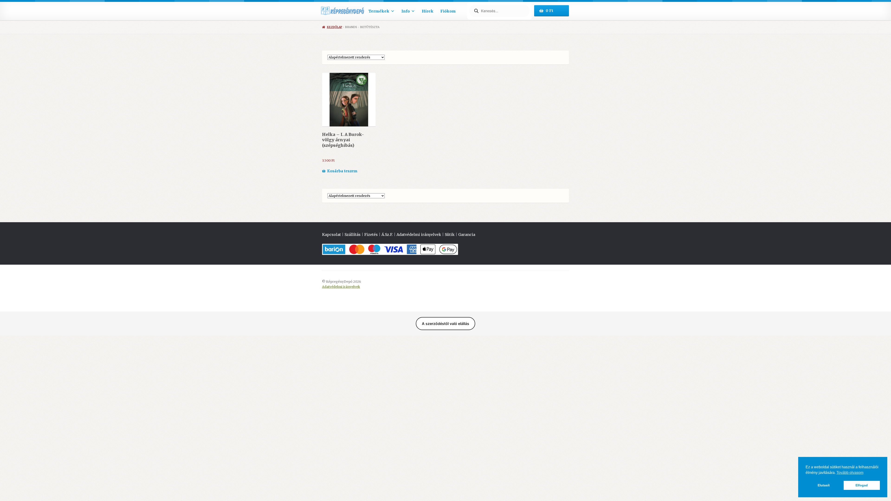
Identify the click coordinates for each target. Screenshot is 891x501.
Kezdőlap (334, 27)
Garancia (466, 234)
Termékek (378, 11)
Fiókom (448, 11)
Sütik (450, 234)
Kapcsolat (331, 234)
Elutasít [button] (824, 485)
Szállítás (353, 234)
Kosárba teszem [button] (342, 171)
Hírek (427, 11)
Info (405, 11)
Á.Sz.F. (387, 234)
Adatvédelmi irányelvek (419, 234)
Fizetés (371, 234)
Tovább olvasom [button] (849, 473)
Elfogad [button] (861, 485)
